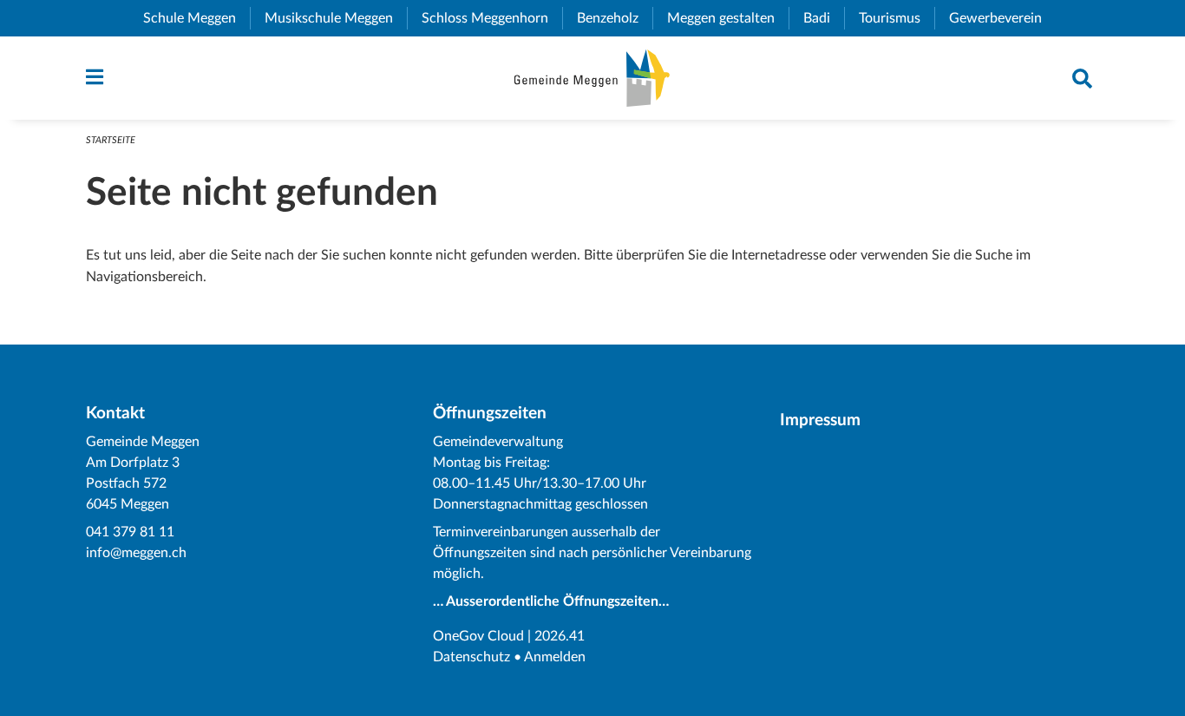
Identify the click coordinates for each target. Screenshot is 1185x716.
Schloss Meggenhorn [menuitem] (492, 18)
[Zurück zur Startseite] (592, 78)
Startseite (110, 140)
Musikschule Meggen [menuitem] (336, 18)
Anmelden (555, 657)
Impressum (820, 420)
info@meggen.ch (136, 553)
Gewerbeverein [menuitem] (1002, 18)
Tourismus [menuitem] (896, 18)
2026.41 (559, 636)
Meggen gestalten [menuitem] (728, 18)
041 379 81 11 (130, 532)
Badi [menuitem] (823, 18)
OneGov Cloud (478, 636)
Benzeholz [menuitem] (614, 18)
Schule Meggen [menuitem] (196, 18)
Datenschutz (471, 657)
